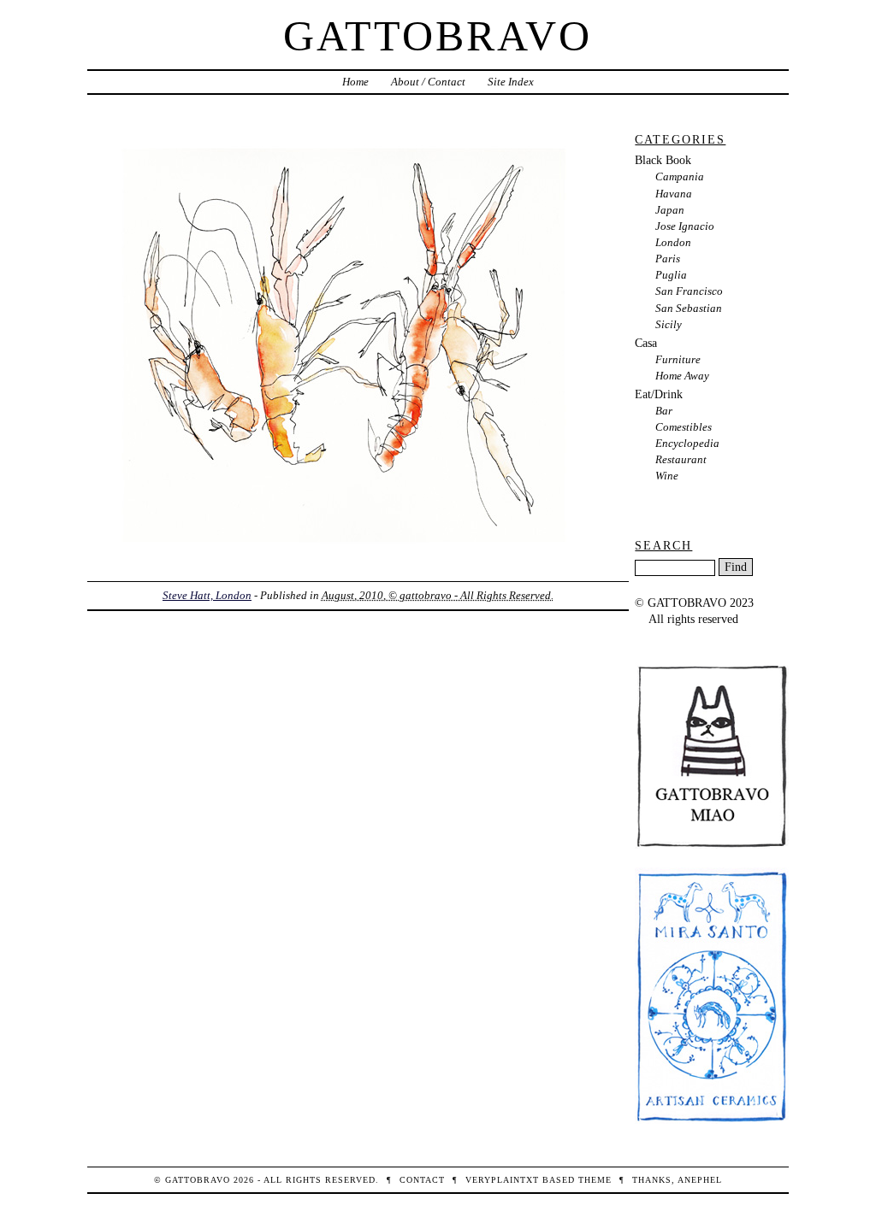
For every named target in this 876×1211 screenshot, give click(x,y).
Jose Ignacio (684, 226)
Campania (679, 176)
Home (355, 81)
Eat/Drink (659, 394)
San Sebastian (688, 308)
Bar (663, 410)
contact (422, 1180)
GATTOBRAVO (437, 36)
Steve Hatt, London (207, 595)
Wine (666, 475)
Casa (646, 343)
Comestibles (683, 426)
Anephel (700, 1180)
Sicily (668, 324)
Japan (669, 209)
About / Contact (428, 81)
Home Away (682, 375)
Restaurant (681, 459)
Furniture (678, 359)
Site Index (511, 81)
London (673, 242)
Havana (673, 193)
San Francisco (689, 291)
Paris (667, 258)
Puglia (671, 274)
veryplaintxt (502, 1180)
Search (663, 545)
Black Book (663, 160)
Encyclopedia (687, 443)
